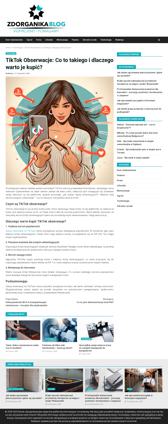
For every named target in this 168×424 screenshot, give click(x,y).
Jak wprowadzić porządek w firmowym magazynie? (143, 380)
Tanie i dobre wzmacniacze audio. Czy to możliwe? (23, 330)
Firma (38, 40)
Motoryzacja (62, 40)
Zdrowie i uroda (89, 40)
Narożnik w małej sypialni (136, 157)
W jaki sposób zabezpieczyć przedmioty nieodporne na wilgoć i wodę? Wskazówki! (64, 380)
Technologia (105, 40)
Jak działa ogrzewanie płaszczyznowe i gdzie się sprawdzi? (24, 380)
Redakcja (119, 40)
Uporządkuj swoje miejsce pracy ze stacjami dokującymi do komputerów (96, 330)
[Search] (159, 39)
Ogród (29, 40)
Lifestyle (49, 40)
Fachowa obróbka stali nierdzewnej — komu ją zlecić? (59, 330)
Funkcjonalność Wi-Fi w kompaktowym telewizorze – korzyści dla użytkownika (26, 302)
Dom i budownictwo (14, 40)
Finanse (75, 40)
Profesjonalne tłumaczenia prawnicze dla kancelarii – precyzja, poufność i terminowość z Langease (139, 92)
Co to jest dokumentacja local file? (95, 301)
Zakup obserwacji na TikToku (21, 230)
